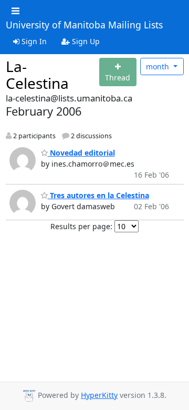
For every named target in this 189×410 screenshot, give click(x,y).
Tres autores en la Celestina (98, 195)
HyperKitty (99, 395)
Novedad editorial (81, 153)
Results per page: (81, 226)
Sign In (33, 41)
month (158, 66)
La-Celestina (37, 74)
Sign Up (85, 41)
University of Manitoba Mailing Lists (84, 25)
